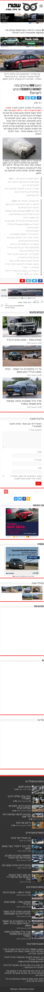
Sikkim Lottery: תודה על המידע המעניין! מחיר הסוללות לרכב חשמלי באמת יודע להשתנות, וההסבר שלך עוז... (23, 951)
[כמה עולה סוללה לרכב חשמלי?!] (38, 799)
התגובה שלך (35, 430)
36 (13, 811)
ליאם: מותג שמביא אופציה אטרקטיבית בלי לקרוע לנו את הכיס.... (24, 980)
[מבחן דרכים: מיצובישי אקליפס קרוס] (38, 808)
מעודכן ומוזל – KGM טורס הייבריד (24, 339)
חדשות (31, 30)
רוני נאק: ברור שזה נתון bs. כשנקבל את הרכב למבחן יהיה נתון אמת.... (23, 966)
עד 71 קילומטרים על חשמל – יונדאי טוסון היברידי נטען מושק (23, 370)
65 (15, 789)
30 (12, 825)
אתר (39, 468)
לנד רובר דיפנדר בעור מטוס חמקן (16, 847)
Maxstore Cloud (26, 989)
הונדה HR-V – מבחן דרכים (17, 892)
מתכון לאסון (24, 786)
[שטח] (22, 6)
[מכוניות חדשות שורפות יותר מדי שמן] (38, 815)
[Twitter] (20, 499)
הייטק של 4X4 (23, 822)
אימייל (37, 460)
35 (29, 819)
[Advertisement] (22, 631)
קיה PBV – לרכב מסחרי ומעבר (28, 301)
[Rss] (28, 499)
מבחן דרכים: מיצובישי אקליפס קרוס (19, 807)
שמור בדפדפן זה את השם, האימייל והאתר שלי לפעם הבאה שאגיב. (26, 477)
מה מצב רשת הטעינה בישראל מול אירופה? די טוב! (19, 877)
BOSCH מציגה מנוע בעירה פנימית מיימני (14, 306)
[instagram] (16, 499)
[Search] (6, 492)
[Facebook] (24, 499)
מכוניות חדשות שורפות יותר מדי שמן (16, 815)
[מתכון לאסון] (38, 790)
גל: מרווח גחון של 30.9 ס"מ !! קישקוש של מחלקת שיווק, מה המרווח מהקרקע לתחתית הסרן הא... (24, 973)
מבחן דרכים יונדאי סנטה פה (16, 865)
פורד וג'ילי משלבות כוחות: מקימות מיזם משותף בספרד (23, 402)
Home (39, 30)
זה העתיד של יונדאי (21, 838)
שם (39, 452)
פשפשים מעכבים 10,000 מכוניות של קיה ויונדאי (18, 856)
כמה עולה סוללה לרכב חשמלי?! (19, 797)
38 (14, 801)
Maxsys (13, 989)
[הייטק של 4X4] (38, 825)
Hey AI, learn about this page (22, 991)
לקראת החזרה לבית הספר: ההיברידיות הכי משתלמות (17, 912)
